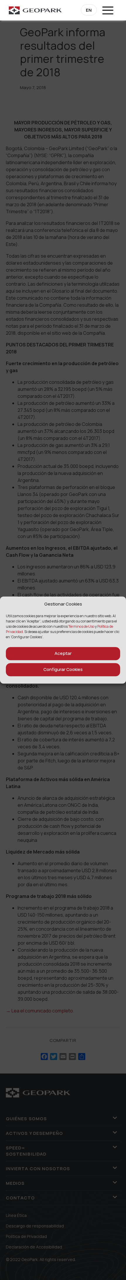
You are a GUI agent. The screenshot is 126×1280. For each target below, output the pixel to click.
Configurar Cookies (63, 669)
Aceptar (63, 653)
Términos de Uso (81, 626)
